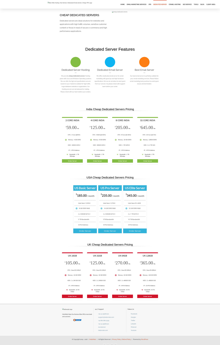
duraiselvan (102, 327)
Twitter (133, 320)
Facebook (134, 314)
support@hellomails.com (106, 317)
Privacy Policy (116, 339)
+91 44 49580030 (103, 314)
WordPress (144, 339)
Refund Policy (126, 339)
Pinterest (133, 327)
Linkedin (133, 324)
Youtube (133, 330)
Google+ (133, 317)
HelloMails (92, 339)
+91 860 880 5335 (103, 320)
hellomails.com (103, 330)
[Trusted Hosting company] (77, 320)
